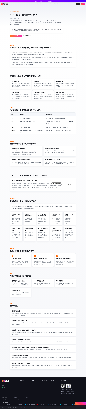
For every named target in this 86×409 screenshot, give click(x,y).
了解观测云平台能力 (29, 35)
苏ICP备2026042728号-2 (24, 407)
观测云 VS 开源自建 (34, 382)
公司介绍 (20, 388)
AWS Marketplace (7, 404)
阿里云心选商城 (19, 404)
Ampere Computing (29, 399)
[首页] (4, 4)
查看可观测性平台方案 (16, 35)
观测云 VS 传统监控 (34, 384)
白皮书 (20, 390)
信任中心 (52, 388)
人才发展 (44, 384)
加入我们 (44, 380)
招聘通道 (44, 386)
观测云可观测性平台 (57, 183)
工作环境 (44, 382)
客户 (33, 4)
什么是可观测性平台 (22, 382)
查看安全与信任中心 (69, 184)
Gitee (27, 397)
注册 (82, 3)
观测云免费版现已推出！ (43, 1)
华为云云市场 (41, 404)
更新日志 (52, 384)
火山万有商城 (64, 404)
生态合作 (42, 4)
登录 (78, 3)
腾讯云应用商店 (53, 404)
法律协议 (52, 390)
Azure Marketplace (31, 404)
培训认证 (44, 388)
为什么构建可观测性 (22, 386)
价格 (37, 4)
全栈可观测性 (21, 384)
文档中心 (52, 382)
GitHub (15, 397)
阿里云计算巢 (16, 399)
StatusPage (53, 386)
